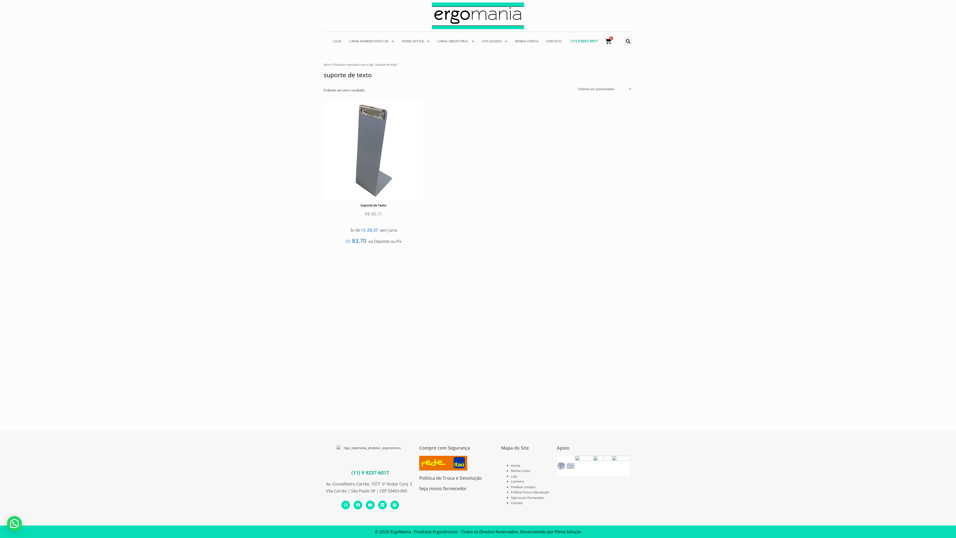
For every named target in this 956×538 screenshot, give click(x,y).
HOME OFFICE (413, 41)
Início (327, 65)
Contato (517, 503)
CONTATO (554, 41)
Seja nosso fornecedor (443, 488)
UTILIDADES (492, 41)
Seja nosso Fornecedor (527, 497)
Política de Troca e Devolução (450, 478)
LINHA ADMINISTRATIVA (369, 41)
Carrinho (517, 481)
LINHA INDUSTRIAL (453, 41)
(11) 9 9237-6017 (584, 41)
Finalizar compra (523, 487)
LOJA (337, 41)
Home (515, 465)
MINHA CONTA (526, 41)
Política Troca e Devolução (530, 492)
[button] (628, 41)
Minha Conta (520, 471)
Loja (514, 476)
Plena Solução (567, 532)
